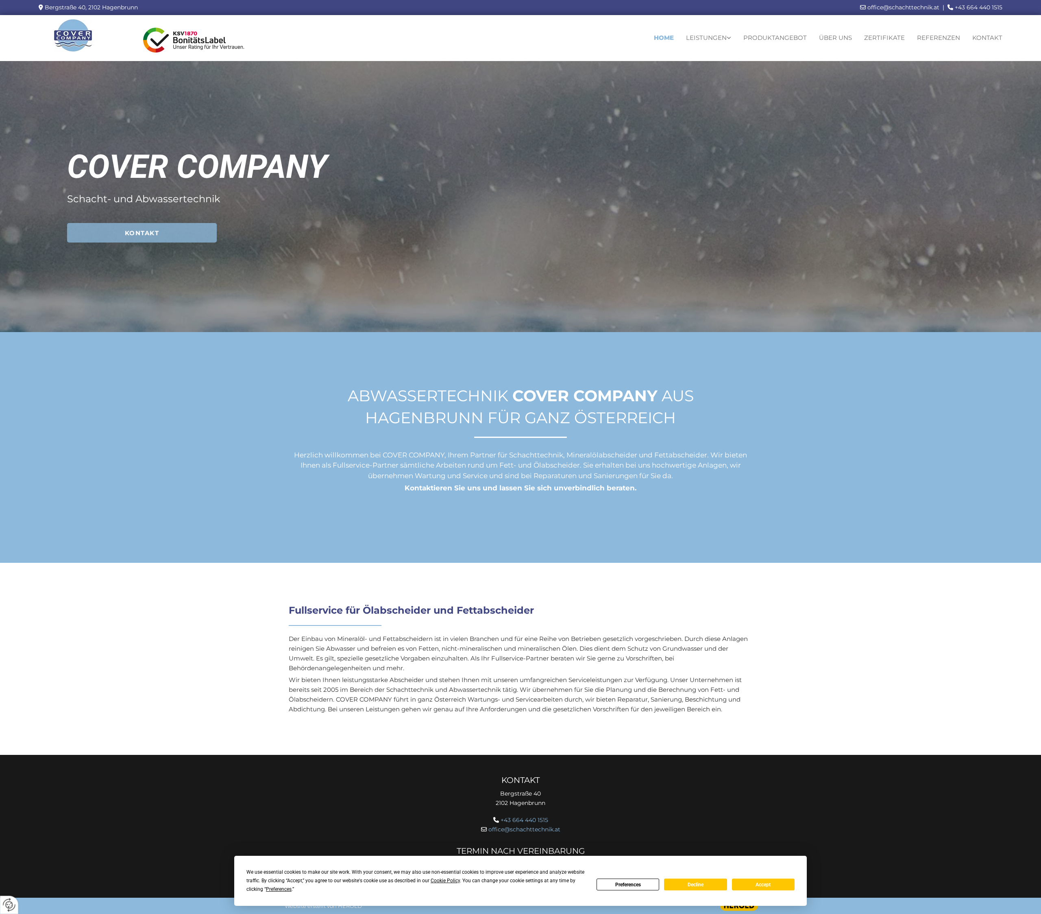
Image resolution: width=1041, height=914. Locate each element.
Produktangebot (775, 38)
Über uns (835, 38)
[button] (142, 233)
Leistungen (706, 38)
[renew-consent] (9, 905)
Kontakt (987, 38)
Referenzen (938, 38)
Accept (763, 885)
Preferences (628, 885)
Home (664, 38)
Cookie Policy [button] (445, 880)
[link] (708, 38)
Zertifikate (884, 38)
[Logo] (73, 35)
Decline (695, 885)
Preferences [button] (279, 889)
